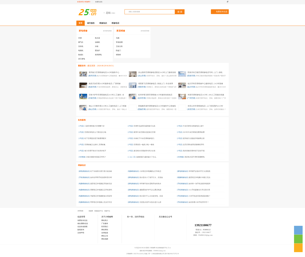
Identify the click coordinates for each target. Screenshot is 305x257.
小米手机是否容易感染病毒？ (199, 196)
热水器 (97, 38)
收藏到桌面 (98, 2)
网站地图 (104, 239)
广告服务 (104, 223)
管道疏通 (119, 42)
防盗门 (118, 50)
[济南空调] (92, 98)
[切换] (113, 13)
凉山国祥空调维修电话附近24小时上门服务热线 (157, 72)
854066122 (207, 230)
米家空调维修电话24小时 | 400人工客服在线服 (206, 95)
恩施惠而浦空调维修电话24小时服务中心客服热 (157, 106)
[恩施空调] (142, 109)
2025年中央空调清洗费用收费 (194, 132)
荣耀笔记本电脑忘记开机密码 (101, 190)
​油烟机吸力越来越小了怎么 (146, 157)
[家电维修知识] (84, 171)
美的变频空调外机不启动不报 (194, 151)
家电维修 (83, 31)
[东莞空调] (191, 109)
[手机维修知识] (84, 177)
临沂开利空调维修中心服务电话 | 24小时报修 (205, 84)
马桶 (117, 38)
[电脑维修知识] (133, 171)
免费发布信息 (221, 12)
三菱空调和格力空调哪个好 (94, 126)
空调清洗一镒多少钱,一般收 (144, 144)
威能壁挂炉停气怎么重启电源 (150, 190)
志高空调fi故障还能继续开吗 (193, 144)
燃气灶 (80, 42)
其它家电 (81, 59)
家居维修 (121, 31)
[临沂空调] (191, 87)
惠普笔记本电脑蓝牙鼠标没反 (101, 184)
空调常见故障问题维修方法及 (144, 126)
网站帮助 (104, 230)
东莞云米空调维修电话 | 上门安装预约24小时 (205, 106)
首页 (80, 23)
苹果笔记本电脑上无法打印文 (101, 202)
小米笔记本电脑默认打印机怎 (150, 171)
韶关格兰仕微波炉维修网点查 (194, 138)
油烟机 (97, 42)
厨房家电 (98, 55)
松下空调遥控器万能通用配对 (95, 138)
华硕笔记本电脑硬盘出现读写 (101, 196)
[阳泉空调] (191, 76)
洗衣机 (80, 46)
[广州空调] (191, 98)
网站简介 (104, 220)
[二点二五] (132, 157)
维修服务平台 (98, 211)
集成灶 (80, 55)
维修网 (91, 211)
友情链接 (104, 233)
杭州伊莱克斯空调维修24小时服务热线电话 (155, 95)
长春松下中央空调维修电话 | (144, 138)
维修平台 (107, 211)
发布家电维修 (107, 31)
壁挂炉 (97, 50)
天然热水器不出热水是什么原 (150, 202)
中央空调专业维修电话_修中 (193, 126)
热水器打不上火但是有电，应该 (151, 196)
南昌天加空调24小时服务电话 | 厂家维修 (105, 84)
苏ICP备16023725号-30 (172, 254)
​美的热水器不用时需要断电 (195, 157)
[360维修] (82, 157)
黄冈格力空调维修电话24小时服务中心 (104, 72)
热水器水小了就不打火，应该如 (151, 177)
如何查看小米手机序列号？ (199, 202)
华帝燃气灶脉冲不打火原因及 (199, 171)
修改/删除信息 (82, 223)
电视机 (80, 50)
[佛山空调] (92, 109)
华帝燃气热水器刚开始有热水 (150, 184)
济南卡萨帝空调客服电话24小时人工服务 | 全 (106, 95)
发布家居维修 (145, 31)
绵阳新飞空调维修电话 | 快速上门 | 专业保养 (155, 84)
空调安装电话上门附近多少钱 (95, 132)
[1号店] (81, 126)
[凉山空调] (142, 76)
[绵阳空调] (142, 87)
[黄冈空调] (92, 76)
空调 (80, 38)
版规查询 (80, 230)
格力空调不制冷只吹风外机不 (95, 151)
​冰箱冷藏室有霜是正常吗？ (96, 157)
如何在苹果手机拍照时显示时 (101, 177)
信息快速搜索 (82, 226)
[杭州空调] (142, 98)
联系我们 (104, 226)
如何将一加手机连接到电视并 (199, 184)
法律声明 (80, 233)
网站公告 (104, 236)
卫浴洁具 (119, 46)
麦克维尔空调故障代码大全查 (144, 151)
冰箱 (96, 46)
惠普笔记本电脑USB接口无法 (199, 177)
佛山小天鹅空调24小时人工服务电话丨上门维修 (107, 106)
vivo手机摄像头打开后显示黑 (199, 190)
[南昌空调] (92, 87)
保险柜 (118, 55)
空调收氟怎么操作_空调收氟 (94, 144)
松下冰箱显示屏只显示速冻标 (101, 171)
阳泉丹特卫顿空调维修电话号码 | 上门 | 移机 (205, 72)
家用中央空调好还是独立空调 (144, 132)
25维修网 (129, 254)
